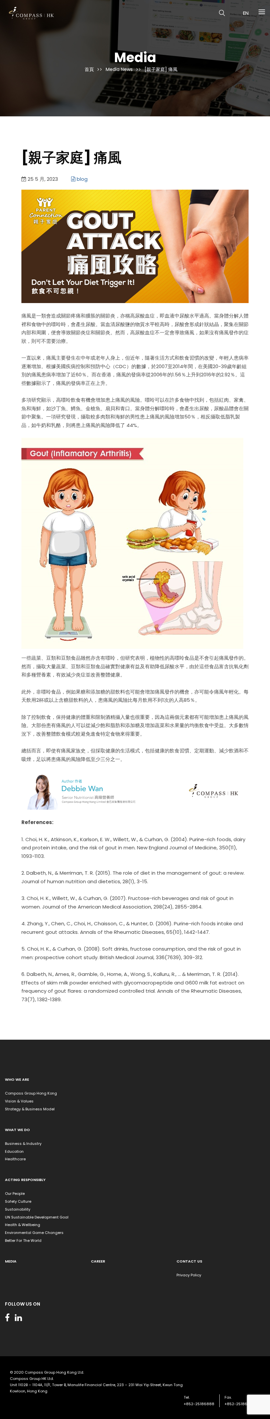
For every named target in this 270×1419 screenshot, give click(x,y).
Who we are (17, 1079)
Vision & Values (19, 1101)
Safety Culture (18, 1201)
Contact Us (189, 1261)
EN (246, 13)
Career (98, 1261)
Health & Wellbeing (22, 1224)
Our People (15, 1193)
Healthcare (15, 1159)
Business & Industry (23, 1143)
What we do (17, 1129)
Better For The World (23, 1240)
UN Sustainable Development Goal (36, 1217)
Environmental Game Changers (34, 1232)
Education (14, 1151)
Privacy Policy (188, 1275)
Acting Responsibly (25, 1179)
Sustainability (17, 1209)
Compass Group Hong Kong (31, 1093)
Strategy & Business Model (30, 1109)
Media (10, 1261)
